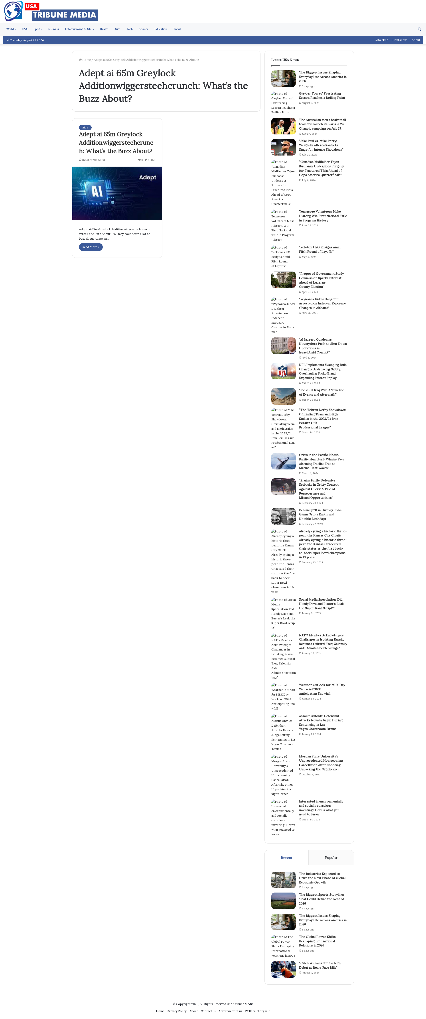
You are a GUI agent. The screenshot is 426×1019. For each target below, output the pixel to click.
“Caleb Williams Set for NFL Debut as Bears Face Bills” (320, 965)
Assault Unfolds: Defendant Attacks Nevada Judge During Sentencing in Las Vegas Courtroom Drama (321, 722)
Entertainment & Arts (78, 29)
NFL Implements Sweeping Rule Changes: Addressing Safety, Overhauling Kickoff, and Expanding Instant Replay (323, 371)
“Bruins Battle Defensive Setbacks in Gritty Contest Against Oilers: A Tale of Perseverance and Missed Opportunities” (319, 489)
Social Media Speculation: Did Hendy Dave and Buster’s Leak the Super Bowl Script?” (321, 603)
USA (25, 29)
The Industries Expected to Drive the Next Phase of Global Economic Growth (322, 878)
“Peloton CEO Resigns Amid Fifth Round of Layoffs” (319, 249)
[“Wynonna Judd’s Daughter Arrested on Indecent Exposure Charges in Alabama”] (283, 315)
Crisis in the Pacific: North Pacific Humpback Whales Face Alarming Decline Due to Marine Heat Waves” (321, 461)
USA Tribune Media (240, 1004)
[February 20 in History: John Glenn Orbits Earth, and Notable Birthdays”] (283, 516)
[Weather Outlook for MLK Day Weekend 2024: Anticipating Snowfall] (283, 697)
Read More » (90, 247)
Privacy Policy (177, 1011)
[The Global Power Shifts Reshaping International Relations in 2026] (283, 946)
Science (143, 29)
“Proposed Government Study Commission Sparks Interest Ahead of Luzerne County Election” (321, 280)
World (10, 29)
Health (104, 29)
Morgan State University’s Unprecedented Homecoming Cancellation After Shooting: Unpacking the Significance (321, 762)
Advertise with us (230, 1011)
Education (161, 29)
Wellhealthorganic (257, 1011)
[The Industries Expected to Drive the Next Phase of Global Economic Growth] (283, 880)
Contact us (399, 40)
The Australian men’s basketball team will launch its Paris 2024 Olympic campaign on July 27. (322, 124)
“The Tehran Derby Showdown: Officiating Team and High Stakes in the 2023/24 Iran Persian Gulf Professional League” (322, 418)
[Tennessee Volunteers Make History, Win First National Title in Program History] (283, 225)
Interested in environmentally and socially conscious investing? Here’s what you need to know (321, 807)
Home (86, 59)
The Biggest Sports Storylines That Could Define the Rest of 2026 (322, 899)
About (416, 40)
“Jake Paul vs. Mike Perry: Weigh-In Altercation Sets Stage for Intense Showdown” (321, 145)
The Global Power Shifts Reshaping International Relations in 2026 (317, 941)
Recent (286, 857)
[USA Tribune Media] (51, 11)
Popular (331, 857)
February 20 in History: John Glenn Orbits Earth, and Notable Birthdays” (320, 514)
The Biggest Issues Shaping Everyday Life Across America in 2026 (323, 76)
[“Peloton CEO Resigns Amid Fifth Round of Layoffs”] (283, 256)
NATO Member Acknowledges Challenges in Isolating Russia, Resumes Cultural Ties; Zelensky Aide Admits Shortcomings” (323, 641)
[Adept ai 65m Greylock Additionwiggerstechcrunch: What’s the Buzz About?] (117, 193)
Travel (177, 29)
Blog (85, 127)
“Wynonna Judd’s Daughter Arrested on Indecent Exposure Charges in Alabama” (322, 303)
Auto (117, 29)
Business (53, 29)
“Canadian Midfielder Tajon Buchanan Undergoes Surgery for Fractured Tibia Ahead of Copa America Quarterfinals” (321, 168)
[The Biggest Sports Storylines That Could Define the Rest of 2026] (283, 901)
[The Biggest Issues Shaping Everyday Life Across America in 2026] (283, 78)
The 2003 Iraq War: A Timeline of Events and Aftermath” (321, 392)
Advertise (381, 40)
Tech (130, 29)
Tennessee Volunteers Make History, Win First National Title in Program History (323, 215)
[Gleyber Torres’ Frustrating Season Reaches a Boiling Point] (283, 103)
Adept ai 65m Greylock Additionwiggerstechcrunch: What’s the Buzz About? (116, 142)
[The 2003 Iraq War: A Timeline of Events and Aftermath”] (283, 396)
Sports (38, 29)
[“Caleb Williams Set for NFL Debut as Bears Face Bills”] (283, 969)
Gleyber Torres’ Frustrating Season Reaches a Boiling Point (322, 95)
